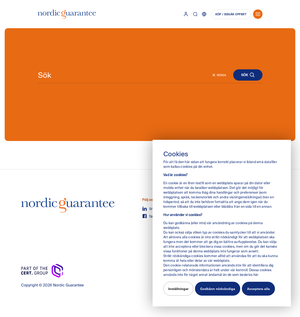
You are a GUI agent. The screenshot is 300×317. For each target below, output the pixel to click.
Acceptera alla (258, 289)
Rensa (221, 75)
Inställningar (178, 289)
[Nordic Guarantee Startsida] (67, 207)
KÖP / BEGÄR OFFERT (230, 14)
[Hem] (67, 14)
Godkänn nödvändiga (217, 289)
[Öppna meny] (257, 14)
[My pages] (186, 14)
